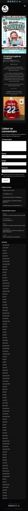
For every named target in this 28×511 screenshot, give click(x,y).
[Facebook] (8, 1)
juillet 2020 (5, 389)
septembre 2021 (6, 353)
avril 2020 (5, 397)
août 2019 (5, 419)
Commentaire (7, 139)
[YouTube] (14, 1)
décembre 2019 (6, 408)
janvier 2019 (5, 438)
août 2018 (5, 451)
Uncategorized (7, 61)
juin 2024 (4, 272)
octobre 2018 (5, 446)
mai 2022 (4, 332)
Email (4, 161)
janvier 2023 (5, 310)
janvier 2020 (5, 405)
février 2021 (5, 370)
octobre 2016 (5, 487)
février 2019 (5, 435)
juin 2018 (4, 454)
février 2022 (5, 340)
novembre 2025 (6, 244)
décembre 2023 (6, 283)
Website (5, 168)
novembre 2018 (6, 443)
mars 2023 (5, 304)
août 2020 (5, 386)
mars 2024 (5, 277)
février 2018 (5, 465)
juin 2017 (4, 479)
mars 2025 (5, 253)
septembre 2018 (6, 449)
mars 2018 (5, 462)
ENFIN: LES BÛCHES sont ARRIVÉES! (11, 237)
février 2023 (5, 307)
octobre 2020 (5, 381)
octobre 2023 (5, 288)
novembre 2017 (6, 473)
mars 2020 (5, 400)
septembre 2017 (6, 476)
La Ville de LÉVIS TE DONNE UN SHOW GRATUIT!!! (12, 201)
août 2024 (5, 266)
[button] (24, 5)
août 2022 (5, 323)
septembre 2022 (6, 321)
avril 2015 (5, 492)
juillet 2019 (5, 421)
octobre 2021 (5, 351)
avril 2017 (5, 481)
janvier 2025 (5, 255)
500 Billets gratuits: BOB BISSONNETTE (12, 205)
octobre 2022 (5, 318)
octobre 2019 (5, 413)
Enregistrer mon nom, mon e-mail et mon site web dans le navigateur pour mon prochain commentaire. (14, 175)
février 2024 (5, 280)
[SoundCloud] (19, 1)
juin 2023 (4, 296)
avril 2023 (5, 302)
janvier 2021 (5, 372)
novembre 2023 (6, 285)
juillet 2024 (5, 269)
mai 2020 (4, 394)
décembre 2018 (6, 441)
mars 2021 (5, 367)
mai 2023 (4, 299)
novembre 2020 (6, 378)
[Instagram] (17, 1)
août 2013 (5, 495)
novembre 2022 (6, 315)
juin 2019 (4, 424)
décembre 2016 (6, 484)
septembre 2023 (6, 291)
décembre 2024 (6, 258)
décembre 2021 (6, 345)
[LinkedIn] (12, 1)
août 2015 (5, 489)
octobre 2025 (5, 247)
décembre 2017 (6, 470)
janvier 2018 (5, 468)
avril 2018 (5, 460)
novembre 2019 (6, 411)
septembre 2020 (6, 383)
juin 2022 (4, 329)
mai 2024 (4, 274)
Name (4, 154)
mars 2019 (5, 432)
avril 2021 (5, 364)
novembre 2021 (6, 348)
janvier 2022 (5, 342)
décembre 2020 (6, 375)
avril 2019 (5, 430)
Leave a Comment (16, 61)
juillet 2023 (5, 294)
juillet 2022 (5, 326)
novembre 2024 (6, 261)
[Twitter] (10, 1)
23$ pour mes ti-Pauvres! (9, 190)
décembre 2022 (6, 313)
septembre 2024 (6, 264)
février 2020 (5, 402)
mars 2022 (5, 337)
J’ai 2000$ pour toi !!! (8, 193)
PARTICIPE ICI (14, 88)
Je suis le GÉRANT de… (8, 220)
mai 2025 (4, 250)
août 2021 (5, 356)
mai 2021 (4, 362)
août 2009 (5, 498)
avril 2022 (5, 334)
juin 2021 (4, 359)
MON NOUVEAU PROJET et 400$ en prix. (12, 197)
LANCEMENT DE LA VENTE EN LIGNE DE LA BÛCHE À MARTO (13, 231)
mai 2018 (4, 457)
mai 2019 (4, 427)
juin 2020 (4, 391)
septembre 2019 (6, 416)
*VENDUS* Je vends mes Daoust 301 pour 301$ (14, 215)
